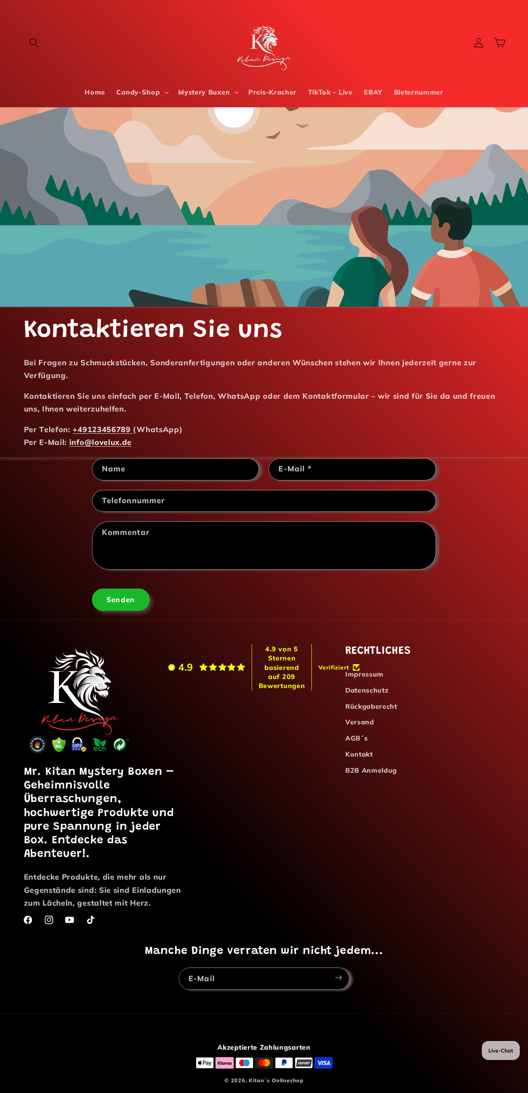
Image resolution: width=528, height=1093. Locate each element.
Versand (359, 722)
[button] (34, 42)
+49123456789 (103, 429)
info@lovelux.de (100, 442)
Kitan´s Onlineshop (276, 1080)
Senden (120, 599)
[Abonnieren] (338, 977)
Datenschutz (367, 690)
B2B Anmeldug (371, 770)
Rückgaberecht (371, 706)
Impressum (364, 674)
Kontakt (359, 754)
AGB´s (356, 738)
